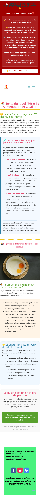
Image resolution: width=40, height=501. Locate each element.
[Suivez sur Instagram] (20, 470)
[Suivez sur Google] (26, 470)
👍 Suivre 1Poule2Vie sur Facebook (20, 71)
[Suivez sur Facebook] (13, 470)
